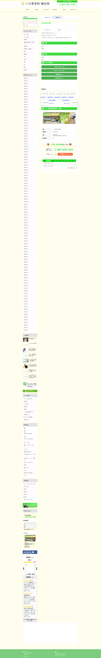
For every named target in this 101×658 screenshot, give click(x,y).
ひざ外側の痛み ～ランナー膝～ (29, 455)
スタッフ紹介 (26, 36)
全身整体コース (27, 414)
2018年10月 (26, 259)
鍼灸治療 (25, 401)
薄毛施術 (25, 406)
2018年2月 (26, 275)
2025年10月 (26, 96)
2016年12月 (26, 309)
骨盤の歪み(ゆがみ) (27, 451)
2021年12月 (26, 170)
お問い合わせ (73, 9)
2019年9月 (26, 230)
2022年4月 (26, 162)
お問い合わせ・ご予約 (28, 499)
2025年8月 (26, 101)
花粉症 (25, 464)
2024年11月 (26, 125)
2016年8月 (26, 319)
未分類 (59, 29)
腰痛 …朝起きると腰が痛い (29, 432)
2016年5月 (26, 327)
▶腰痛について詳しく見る (59, 66)
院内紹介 (55, 9)
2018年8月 (26, 261)
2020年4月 (26, 214)
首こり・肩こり (27, 442)
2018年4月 (26, 269)
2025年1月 (26, 120)
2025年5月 (26, 109)
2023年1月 (26, 143)
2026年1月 (26, 93)
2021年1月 (26, 193)
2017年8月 (26, 290)
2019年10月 (26, 227)
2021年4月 (26, 185)
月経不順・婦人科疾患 (28, 472)
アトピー (25, 475)
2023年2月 (26, 141)
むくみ (25, 470)
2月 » (27, 26)
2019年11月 (26, 225)
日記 (24, 56)
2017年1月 (26, 306)
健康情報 (25, 46)
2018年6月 (26, 264)
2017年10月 (26, 285)
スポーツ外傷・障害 (28, 398)
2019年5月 (26, 240)
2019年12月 (26, 222)
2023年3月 (26, 138)
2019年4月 (26, 243)
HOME (27, 9)
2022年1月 (26, 167)
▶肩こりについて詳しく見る (59, 70)
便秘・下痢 (26, 467)
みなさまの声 (46, 9)
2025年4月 (26, 112)
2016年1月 (26, 330)
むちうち (25, 449)
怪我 (24, 51)
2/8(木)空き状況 (71, 97)
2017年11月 (26, 282)
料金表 (64, 9)
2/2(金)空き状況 (50, 97)
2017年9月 (26, 288)
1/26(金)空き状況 (64, 97)
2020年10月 (26, 201)
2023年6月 (26, 133)
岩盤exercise (26, 419)
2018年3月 (26, 272)
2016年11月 (26, 311)
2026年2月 (26, 91)
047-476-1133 (26, 656)
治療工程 (25, 494)
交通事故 (25, 39)
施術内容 (25, 54)
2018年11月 (26, 256)
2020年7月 (26, 206)
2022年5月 (26, 159)
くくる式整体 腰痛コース (29, 411)
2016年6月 (26, 324)
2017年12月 (26, 280)
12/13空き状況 (42, 97)
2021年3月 (26, 188)
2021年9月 (26, 175)
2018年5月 (26, 267)
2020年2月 (26, 217)
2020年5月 (26, 212)
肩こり (25, 64)
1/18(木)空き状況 (57, 97)
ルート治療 (26, 403)
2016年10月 (26, 314)
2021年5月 (26, 183)
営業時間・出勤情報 (28, 48)
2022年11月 (26, 149)
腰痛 (24, 67)
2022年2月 (26, 164)
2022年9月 (26, 154)
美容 (24, 61)
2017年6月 (26, 296)
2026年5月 (26, 86)
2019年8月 (26, 233)
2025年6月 (26, 107)
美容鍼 (25, 409)
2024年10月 (26, 128)
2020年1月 (26, 219)
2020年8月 (26, 204)
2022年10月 (26, 151)
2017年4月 (26, 298)
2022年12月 (26, 146)
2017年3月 (26, 301)
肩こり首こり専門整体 (28, 417)
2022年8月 (26, 156)
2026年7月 (26, 80)
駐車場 (36, 9)
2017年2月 (26, 303)
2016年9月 (26, 317)
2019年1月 (26, 251)
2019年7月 (26, 235)
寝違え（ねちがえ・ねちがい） (29, 445)
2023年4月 (26, 135)
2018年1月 (26, 277)
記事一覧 (58, 17)
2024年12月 (26, 122)
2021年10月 (26, 172)
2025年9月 (26, 99)
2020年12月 (26, 196)
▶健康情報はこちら (59, 74)
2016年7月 (26, 322)
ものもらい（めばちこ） (28, 462)
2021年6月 (26, 180)
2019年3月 (26, 246)
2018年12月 (26, 254)
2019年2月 (26, 248)
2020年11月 (26, 198)
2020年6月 (26, 209)
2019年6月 (26, 238)
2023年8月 (26, 130)
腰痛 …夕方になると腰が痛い (29, 437)
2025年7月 (26, 104)
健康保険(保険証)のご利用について (30, 43)
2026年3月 (26, 88)
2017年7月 (26, 293)
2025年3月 (26, 114)
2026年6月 (26, 83)
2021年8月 (26, 177)
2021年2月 (26, 191)
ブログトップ (47, 17)
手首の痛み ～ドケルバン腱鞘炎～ (29, 459)
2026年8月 (26, 78)
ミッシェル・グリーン (63, 655)
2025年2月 (26, 117)
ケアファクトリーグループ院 (29, 483)
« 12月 (24, 26)
